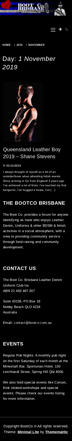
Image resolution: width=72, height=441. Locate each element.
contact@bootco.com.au (33, 323)
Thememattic (56, 432)
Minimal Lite (28, 432)
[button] (60, 29)
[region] (36, 8)
